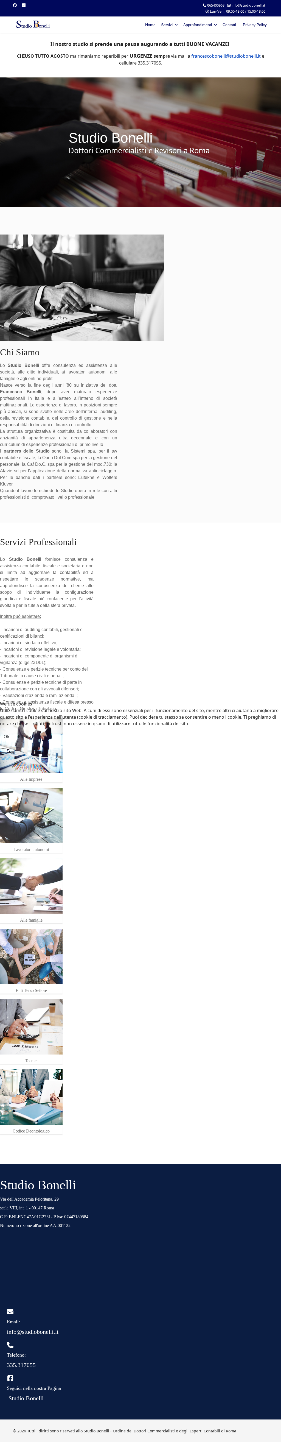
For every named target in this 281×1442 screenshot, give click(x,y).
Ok (7, 736)
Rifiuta (24, 736)
